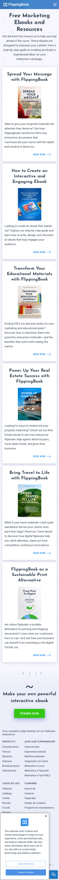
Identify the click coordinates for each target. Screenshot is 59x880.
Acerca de (30, 788)
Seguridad (30, 798)
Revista (6, 803)
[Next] (41, 673)
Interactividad (32, 746)
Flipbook (7, 788)
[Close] (46, 816)
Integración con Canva (36, 761)
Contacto (29, 793)
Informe (6, 812)
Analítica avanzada (34, 756)
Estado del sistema (35, 803)
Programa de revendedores (39, 807)
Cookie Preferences (26, 864)
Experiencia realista (35, 751)
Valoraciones (9, 770)
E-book (6, 807)
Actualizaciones (11, 765)
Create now (29, 713)
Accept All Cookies (26, 872)
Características (10, 746)
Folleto (6, 798)
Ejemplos (7, 756)
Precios (6, 751)
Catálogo (7, 793)
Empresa (7, 761)
